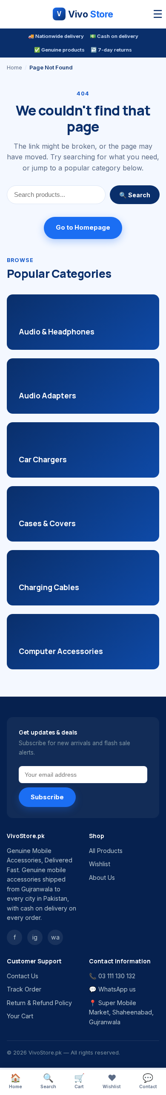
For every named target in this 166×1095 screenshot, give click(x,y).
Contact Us (22, 976)
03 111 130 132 (116, 976)
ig (34, 937)
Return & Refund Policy (39, 1002)
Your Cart (20, 1016)
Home (14, 67)
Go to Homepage (83, 227)
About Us (102, 877)
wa (55, 937)
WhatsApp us (117, 989)
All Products (106, 850)
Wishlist (99, 863)
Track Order (24, 989)
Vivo (85, 14)
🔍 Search (134, 195)
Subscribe (47, 797)
